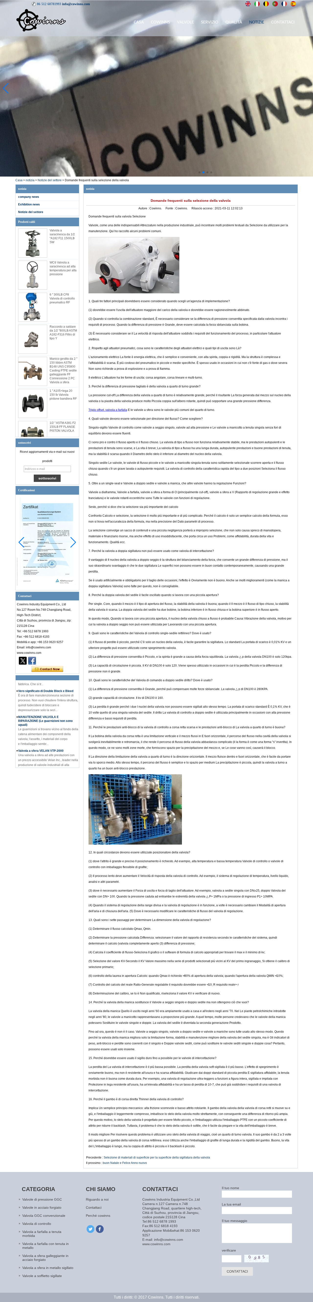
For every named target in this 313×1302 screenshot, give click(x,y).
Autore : (143, 208)
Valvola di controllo (36, 1224)
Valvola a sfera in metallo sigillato (47, 1268)
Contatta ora (47, 669)
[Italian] (257, 4)
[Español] (293, 4)
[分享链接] (32, 661)
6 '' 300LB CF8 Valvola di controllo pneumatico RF (62, 298)
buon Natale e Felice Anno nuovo (125, 1163)
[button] (200, 172)
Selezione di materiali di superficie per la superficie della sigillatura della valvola (157, 1157)
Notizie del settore (50, 180)
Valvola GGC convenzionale (43, 1216)
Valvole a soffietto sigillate (42, 1276)
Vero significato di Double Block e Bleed (45, 681)
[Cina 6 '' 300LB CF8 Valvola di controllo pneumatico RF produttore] (32, 307)
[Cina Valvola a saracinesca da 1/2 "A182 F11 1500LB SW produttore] (32, 243)
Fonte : (170, 208)
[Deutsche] (266, 4)
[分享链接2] (23, 661)
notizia (30, 180)
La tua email (231, 1204)
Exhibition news (29, 204)
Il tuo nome (230, 1188)
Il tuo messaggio (234, 1221)
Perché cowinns (98, 1216)
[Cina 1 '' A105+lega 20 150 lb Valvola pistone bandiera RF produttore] (32, 403)
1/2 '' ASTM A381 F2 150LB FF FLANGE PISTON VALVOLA (63, 426)
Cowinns (160, 22)
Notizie (256, 22)
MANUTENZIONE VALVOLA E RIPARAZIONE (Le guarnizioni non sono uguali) (45, 711)
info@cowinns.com (76, 4)
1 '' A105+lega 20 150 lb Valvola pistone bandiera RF (63, 394)
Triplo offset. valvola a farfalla (108, 410)
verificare (229, 1250)
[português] (275, 4)
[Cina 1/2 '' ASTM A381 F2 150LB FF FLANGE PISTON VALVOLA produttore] (32, 435)
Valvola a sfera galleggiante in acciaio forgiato (45, 1258)
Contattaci (283, 22)
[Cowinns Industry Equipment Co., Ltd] (41, 20)
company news (28, 197)
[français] (284, 4)
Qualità (233, 22)
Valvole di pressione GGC (42, 1199)
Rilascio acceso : (203, 208)
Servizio (209, 22)
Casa (139, 22)
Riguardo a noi (97, 1199)
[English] (248, 4)
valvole (185, 22)
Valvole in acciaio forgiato (41, 1207)
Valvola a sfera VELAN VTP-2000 (41, 741)
